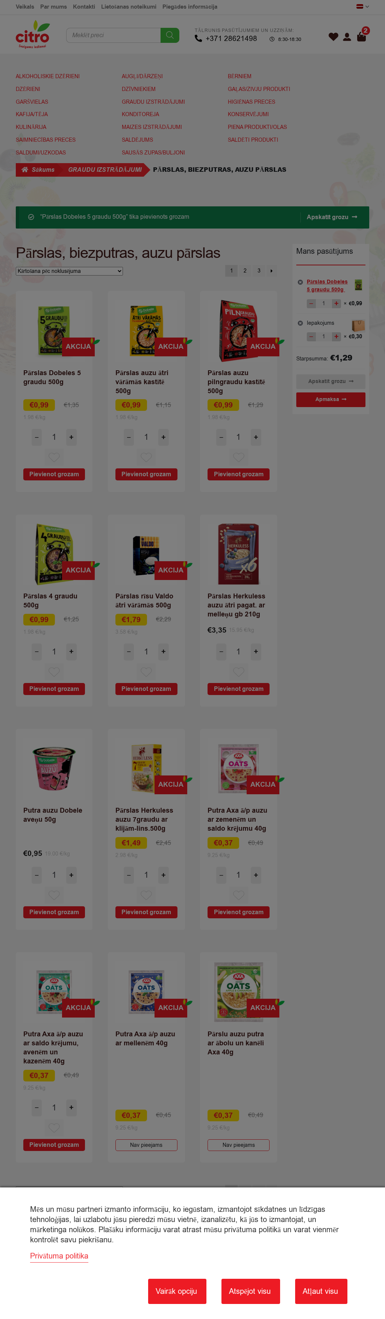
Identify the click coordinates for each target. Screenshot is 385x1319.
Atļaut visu (320, 1291)
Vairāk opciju (176, 1291)
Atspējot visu (250, 1291)
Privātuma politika (59, 1256)
